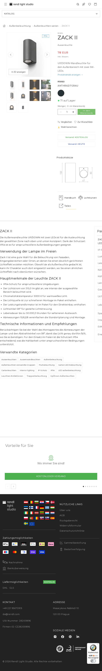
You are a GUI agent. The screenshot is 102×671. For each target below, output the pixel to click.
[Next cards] (13, 486)
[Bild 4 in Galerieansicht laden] (46, 85)
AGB (62, 515)
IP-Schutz (42, 370)
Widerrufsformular (70, 525)
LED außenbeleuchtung (69, 370)
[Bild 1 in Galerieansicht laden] (12, 85)
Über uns (65, 510)
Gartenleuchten (8, 370)
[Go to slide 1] (83, 486)
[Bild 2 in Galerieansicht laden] (23, 85)
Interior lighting (27, 370)
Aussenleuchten (8, 359)
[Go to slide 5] (91, 486)
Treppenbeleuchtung (37, 376)
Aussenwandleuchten (30, 359)
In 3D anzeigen (18, 72)
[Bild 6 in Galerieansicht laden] (23, 96)
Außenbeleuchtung (20, 26)
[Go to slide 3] (87, 486)
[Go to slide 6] (94, 486)
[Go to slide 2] (85, 486)
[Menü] (97, 644)
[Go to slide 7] (96, 486)
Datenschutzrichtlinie (72, 531)
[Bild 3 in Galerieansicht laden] (34, 85)
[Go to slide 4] (89, 486)
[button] (5, 4)
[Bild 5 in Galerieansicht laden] (12, 96)
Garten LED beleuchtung (69, 365)
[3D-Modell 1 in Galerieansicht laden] (23, 107)
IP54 (53, 370)
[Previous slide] (10, 54)
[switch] (93, 660)
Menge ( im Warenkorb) (71, 106)
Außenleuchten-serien (46, 26)
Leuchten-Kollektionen (12, 376)
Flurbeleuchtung (47, 365)
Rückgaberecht (69, 520)
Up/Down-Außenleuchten (62, 376)
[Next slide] (47, 54)
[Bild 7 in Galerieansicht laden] (34, 96)
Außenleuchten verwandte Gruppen (18, 365)
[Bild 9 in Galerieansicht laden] (12, 107)
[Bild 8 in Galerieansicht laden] (46, 96)
